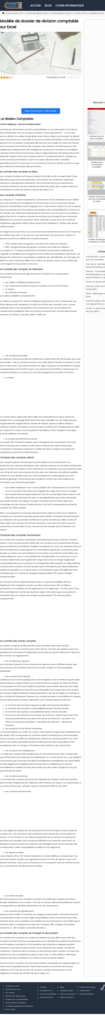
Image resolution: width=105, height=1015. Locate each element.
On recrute (10, 992)
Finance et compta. (88, 987)
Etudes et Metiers (87, 994)
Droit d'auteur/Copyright (16, 1002)
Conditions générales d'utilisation (19, 1006)
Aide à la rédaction (68, 994)
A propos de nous (13, 989)
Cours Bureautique (60, 13)
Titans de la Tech (67, 997)
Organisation (85, 990)
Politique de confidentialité (17, 999)
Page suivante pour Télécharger (40, 110)
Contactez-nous (12, 986)
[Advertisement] (40, 93)
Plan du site (10, 1009)
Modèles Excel (96, 13)
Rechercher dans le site (15, 996)
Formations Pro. (46, 990)
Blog (48, 5)
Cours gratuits (14, 13)
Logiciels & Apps (67, 990)
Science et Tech (47, 997)
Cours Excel (80, 13)
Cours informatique (70, 5)
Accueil (35, 5)
